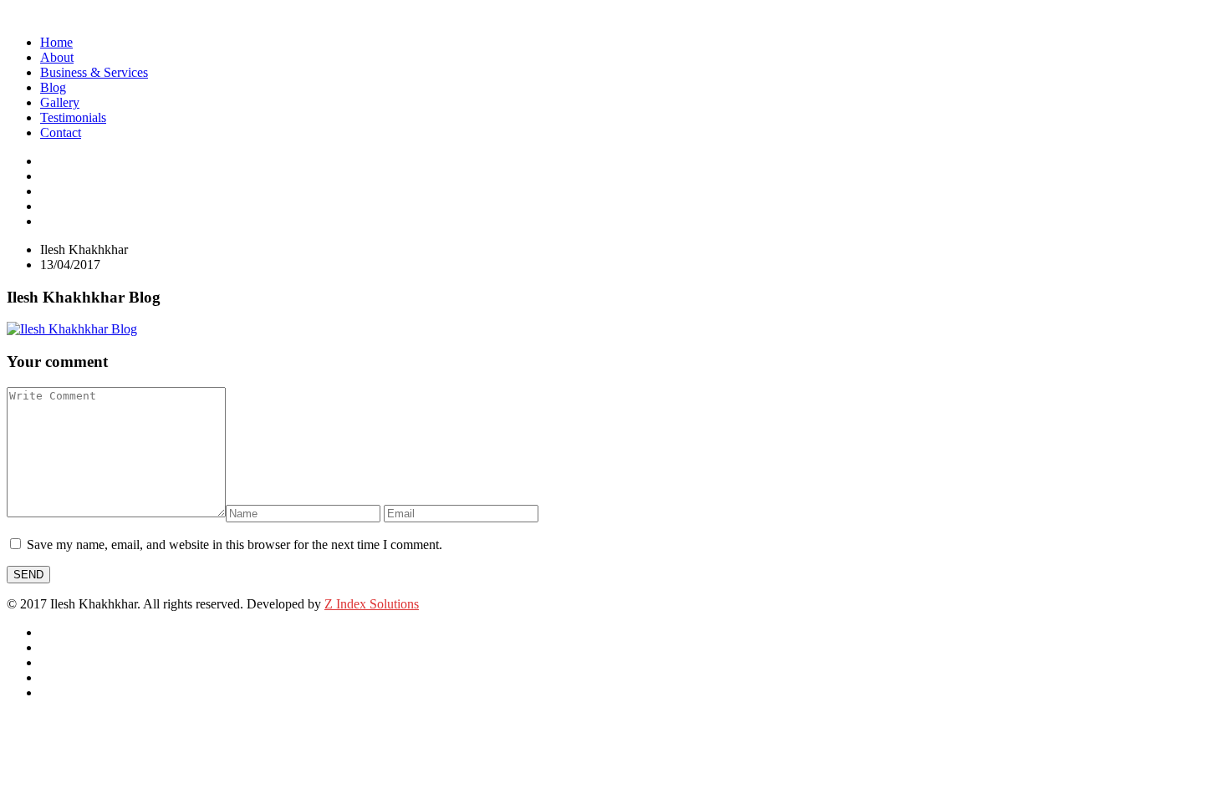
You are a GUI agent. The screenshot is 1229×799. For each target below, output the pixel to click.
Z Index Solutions (371, 604)
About (57, 57)
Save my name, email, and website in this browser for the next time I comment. (234, 544)
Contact (60, 132)
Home (56, 42)
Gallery (59, 102)
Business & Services (94, 72)
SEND (28, 574)
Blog (53, 87)
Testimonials (73, 117)
